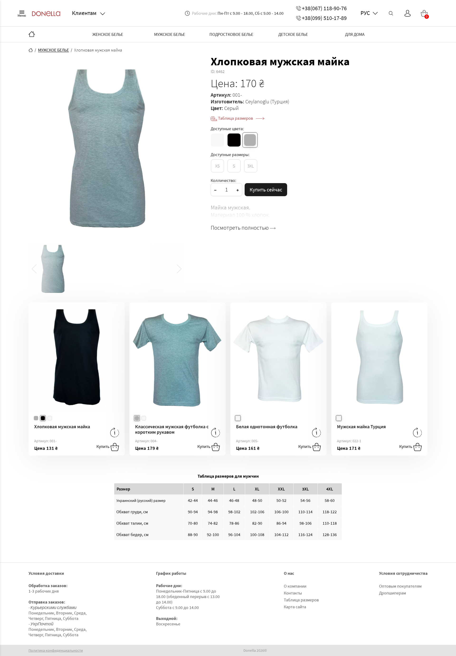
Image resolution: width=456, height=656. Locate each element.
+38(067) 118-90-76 (324, 8)
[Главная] (31, 34)
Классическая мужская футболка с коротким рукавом (172, 429)
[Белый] (217, 140)
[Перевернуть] (114, 432)
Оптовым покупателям (400, 586)
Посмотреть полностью (240, 227)
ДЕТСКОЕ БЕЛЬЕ (293, 34)
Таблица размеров (236, 118)
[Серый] (250, 140)
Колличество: (223, 180)
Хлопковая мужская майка (62, 426)
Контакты (293, 593)
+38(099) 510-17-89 (324, 18)
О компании (295, 586)
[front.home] (30, 50)
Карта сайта (295, 606)
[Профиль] (407, 13)
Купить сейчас (266, 189)
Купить (103, 446)
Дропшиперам (392, 593)
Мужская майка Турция (361, 426)
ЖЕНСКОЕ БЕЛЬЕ (107, 34)
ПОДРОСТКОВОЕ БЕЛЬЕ (231, 34)
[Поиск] (391, 13)
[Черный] (234, 140)
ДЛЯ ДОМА (355, 34)
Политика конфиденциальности (55, 650)
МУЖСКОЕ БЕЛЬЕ (169, 34)
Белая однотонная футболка (266, 426)
